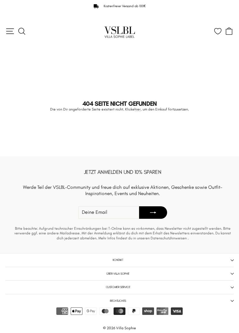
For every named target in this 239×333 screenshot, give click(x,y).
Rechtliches (118, 300)
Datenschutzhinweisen (169, 238)
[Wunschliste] (217, 31)
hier (137, 109)
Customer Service (118, 287)
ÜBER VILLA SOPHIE (117, 273)
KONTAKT (118, 260)
